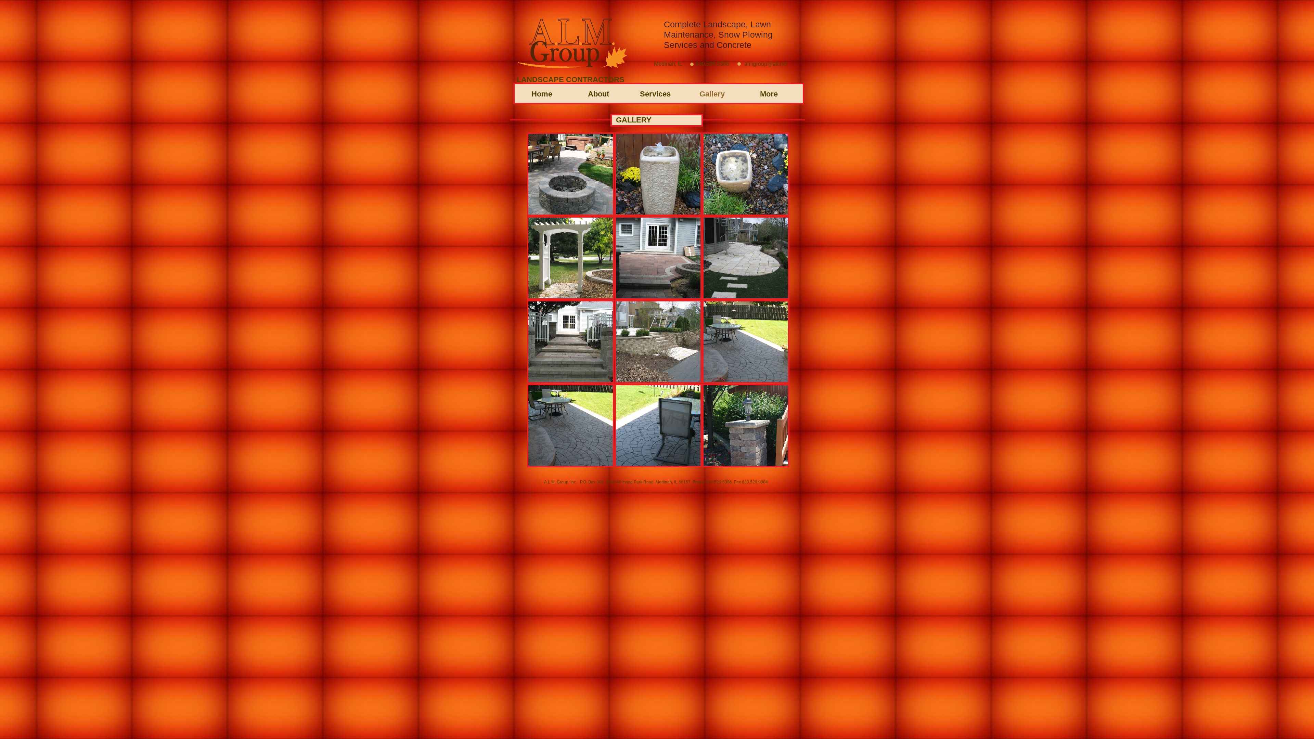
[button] (570, 174)
